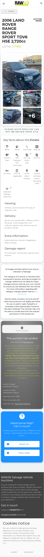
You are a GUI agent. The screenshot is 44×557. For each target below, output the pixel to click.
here (5, 543)
